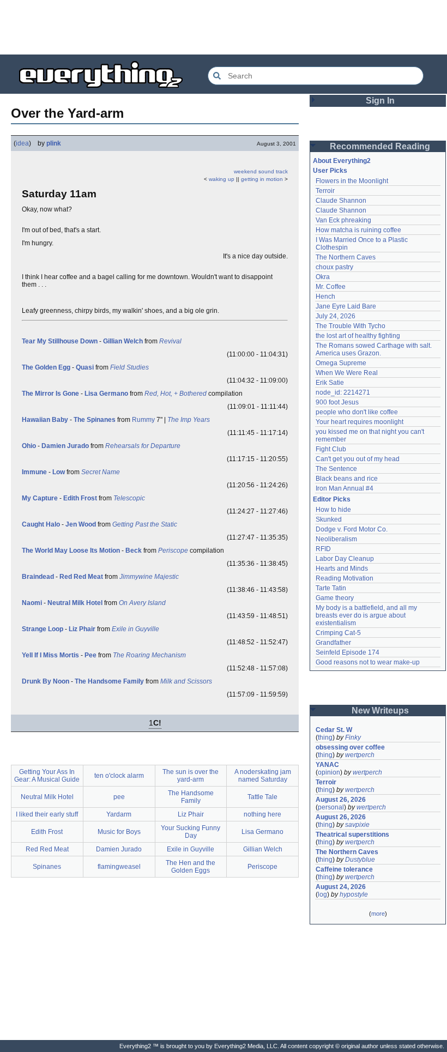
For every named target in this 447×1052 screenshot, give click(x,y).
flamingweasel (119, 866)
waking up (221, 179)
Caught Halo (41, 524)
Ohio (29, 446)
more (378, 913)
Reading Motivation (344, 578)
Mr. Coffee (331, 287)
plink (53, 143)
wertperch (359, 755)
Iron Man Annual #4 (344, 488)
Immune (34, 472)
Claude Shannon (341, 200)
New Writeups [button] (380, 710)
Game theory (335, 598)
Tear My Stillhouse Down (60, 341)
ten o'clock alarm (119, 775)
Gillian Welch (123, 341)
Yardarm (118, 814)
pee (119, 797)
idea (22, 143)
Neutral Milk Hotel (74, 603)
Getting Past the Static (144, 524)
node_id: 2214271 (343, 392)
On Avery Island (142, 603)
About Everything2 (342, 161)
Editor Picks (332, 499)
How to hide (333, 509)
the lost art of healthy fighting (358, 336)
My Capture (40, 498)
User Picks (330, 170)
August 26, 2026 (341, 799)
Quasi (85, 367)
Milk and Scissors (186, 681)
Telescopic (129, 498)
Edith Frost (80, 498)
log (322, 894)
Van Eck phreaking (343, 220)
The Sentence (336, 469)
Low (58, 472)
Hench (325, 296)
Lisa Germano (106, 393)
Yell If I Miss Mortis (50, 655)
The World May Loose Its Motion (71, 550)
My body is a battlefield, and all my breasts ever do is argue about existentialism (367, 615)
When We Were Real (347, 373)
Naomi (32, 603)
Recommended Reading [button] (380, 146)
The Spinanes (95, 420)
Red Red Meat (81, 577)
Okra (323, 277)
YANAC (327, 765)
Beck (133, 550)
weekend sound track (261, 171)
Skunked (329, 519)
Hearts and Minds (342, 568)
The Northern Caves (346, 257)
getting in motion (262, 179)
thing (325, 737)
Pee (90, 655)
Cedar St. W (334, 730)
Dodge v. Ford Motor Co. (352, 529)
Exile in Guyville (135, 629)
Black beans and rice (347, 478)
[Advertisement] (223, 27)
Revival (170, 341)
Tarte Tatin (331, 588)
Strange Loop (42, 629)
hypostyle (354, 894)
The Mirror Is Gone (50, 393)
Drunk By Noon (45, 681)
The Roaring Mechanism (149, 655)
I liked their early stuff (47, 814)
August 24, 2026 (341, 887)
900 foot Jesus (337, 402)
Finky (353, 737)
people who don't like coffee (357, 412)
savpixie (357, 825)
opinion (329, 772)
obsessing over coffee (350, 747)
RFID (323, 549)
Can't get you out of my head (358, 459)
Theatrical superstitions (352, 834)
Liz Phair (82, 629)
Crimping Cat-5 (338, 633)
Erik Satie (330, 382)
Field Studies (129, 367)
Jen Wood (80, 524)
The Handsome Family (109, 681)
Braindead (38, 577)
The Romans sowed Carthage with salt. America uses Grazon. (374, 349)
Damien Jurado (65, 446)
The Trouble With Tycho (350, 326)
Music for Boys (119, 832)
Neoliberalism (336, 539)
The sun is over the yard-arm (190, 775)
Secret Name (100, 472)
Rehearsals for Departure (142, 446)
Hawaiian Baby (45, 420)
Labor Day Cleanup (345, 559)
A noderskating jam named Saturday (262, 775)
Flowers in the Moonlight (352, 181)
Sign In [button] (380, 100)
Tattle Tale (262, 797)
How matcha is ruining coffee (358, 230)
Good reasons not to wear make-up (368, 662)
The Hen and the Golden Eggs (190, 866)
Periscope (173, 550)
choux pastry (334, 267)
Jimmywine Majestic (149, 577)
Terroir (325, 191)
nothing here (262, 814)
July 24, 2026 (335, 316)
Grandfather (333, 642)
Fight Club (331, 449)
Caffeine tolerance (344, 869)
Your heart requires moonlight (359, 422)
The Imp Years (188, 420)
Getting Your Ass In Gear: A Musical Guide (47, 775)
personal (331, 807)
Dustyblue (360, 859)
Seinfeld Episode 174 (347, 652)
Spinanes (47, 866)
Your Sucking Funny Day (190, 831)
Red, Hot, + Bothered (175, 393)
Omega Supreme (341, 363)
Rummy (143, 420)
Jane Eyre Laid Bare (346, 306)
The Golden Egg (46, 367)
